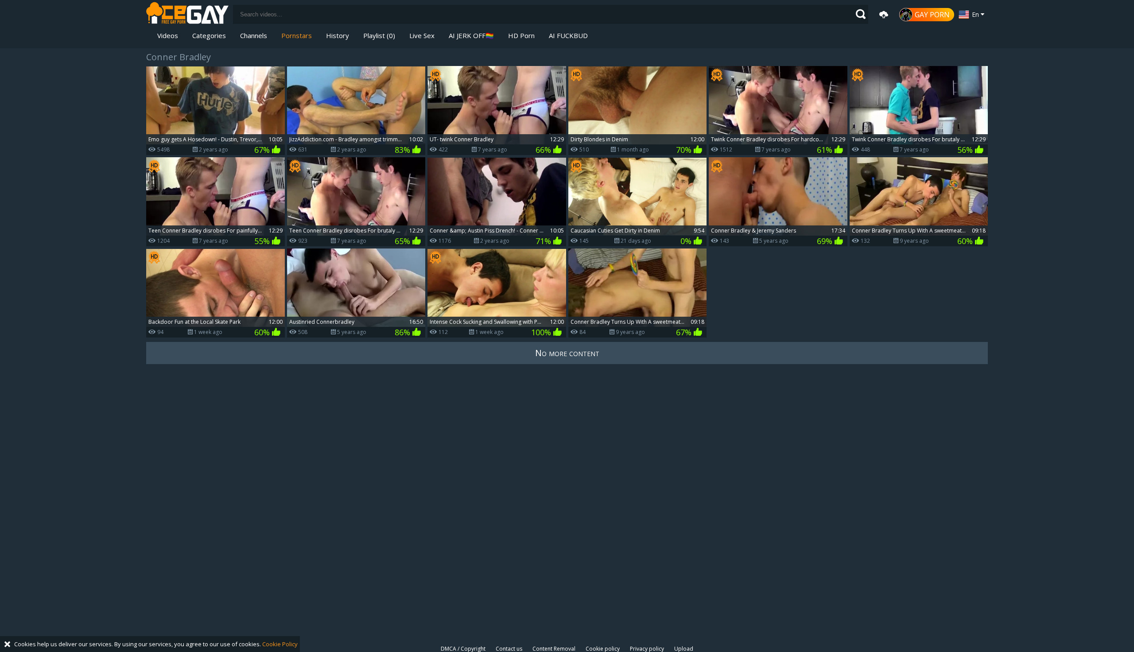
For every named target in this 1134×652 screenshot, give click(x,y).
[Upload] (884, 14)
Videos (167, 35)
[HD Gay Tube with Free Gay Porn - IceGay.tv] (187, 14)
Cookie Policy (280, 644)
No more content (567, 353)
